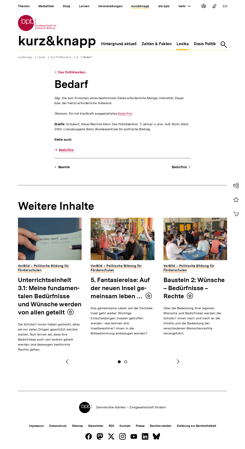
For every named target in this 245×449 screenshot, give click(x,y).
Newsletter (95, 426)
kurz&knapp (25, 57)
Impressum (36, 426)
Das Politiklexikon (60, 57)
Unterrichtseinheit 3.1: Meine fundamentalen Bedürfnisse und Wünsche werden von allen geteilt (49, 296)
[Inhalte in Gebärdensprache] (214, 7)
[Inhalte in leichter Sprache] (203, 7)
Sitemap (77, 426)
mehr (184, 6)
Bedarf (87, 57)
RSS (111, 426)
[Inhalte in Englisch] (225, 7)
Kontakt (124, 426)
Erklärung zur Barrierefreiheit (196, 426)
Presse (140, 426)
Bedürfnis (125, 113)
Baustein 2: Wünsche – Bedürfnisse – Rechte (194, 288)
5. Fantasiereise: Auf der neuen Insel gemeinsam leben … (120, 288)
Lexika (41, 57)
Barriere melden (160, 426)
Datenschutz (58, 426)
